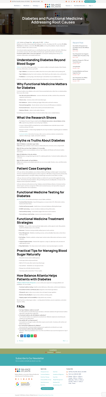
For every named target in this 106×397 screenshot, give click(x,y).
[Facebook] (66, 1)
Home (39, 25)
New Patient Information (79, 5)
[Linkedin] (79, 1)
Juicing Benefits (76, 66)
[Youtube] (74, 1)
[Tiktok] (77, 1)
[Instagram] (69, 1)
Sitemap (40, 395)
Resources (68, 5)
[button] (42, 2)
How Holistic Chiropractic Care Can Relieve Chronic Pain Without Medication (81, 47)
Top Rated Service (25, 384)
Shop (90, 5)
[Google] (82, 1)
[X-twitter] (71, 1)
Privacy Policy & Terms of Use (47, 395)
